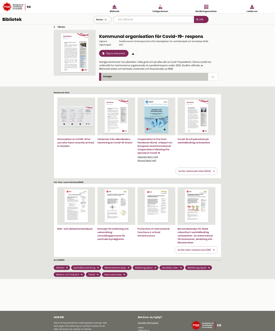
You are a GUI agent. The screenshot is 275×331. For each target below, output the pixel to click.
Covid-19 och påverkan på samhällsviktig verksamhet (194, 141)
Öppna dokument (115, 53)
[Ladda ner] (133, 53)
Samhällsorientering (84, 267)
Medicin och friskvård (67, 274)
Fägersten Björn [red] (148, 157)
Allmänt (60, 267)
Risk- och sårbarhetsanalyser (75, 228)
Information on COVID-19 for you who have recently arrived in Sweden (75, 143)
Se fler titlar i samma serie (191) (194, 250)
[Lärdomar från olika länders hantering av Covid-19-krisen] (116, 116)
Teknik (91, 274)
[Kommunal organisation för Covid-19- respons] (74, 52)
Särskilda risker (170, 267)
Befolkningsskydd (196, 267)
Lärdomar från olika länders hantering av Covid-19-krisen (114, 141)
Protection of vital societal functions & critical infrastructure (153, 232)
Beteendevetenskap (115, 267)
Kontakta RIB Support (148, 322)
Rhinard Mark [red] (147, 160)
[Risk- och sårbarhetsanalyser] (76, 206)
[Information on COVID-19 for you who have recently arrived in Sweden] (76, 116)
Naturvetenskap (113, 274)
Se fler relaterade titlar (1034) (194, 171)
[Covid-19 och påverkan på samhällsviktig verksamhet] (196, 116)
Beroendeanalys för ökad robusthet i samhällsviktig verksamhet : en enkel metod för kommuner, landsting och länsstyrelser (195, 235)
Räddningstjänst (144, 267)
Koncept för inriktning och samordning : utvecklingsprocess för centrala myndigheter (113, 234)
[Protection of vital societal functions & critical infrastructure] (156, 206)
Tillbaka (61, 27)
